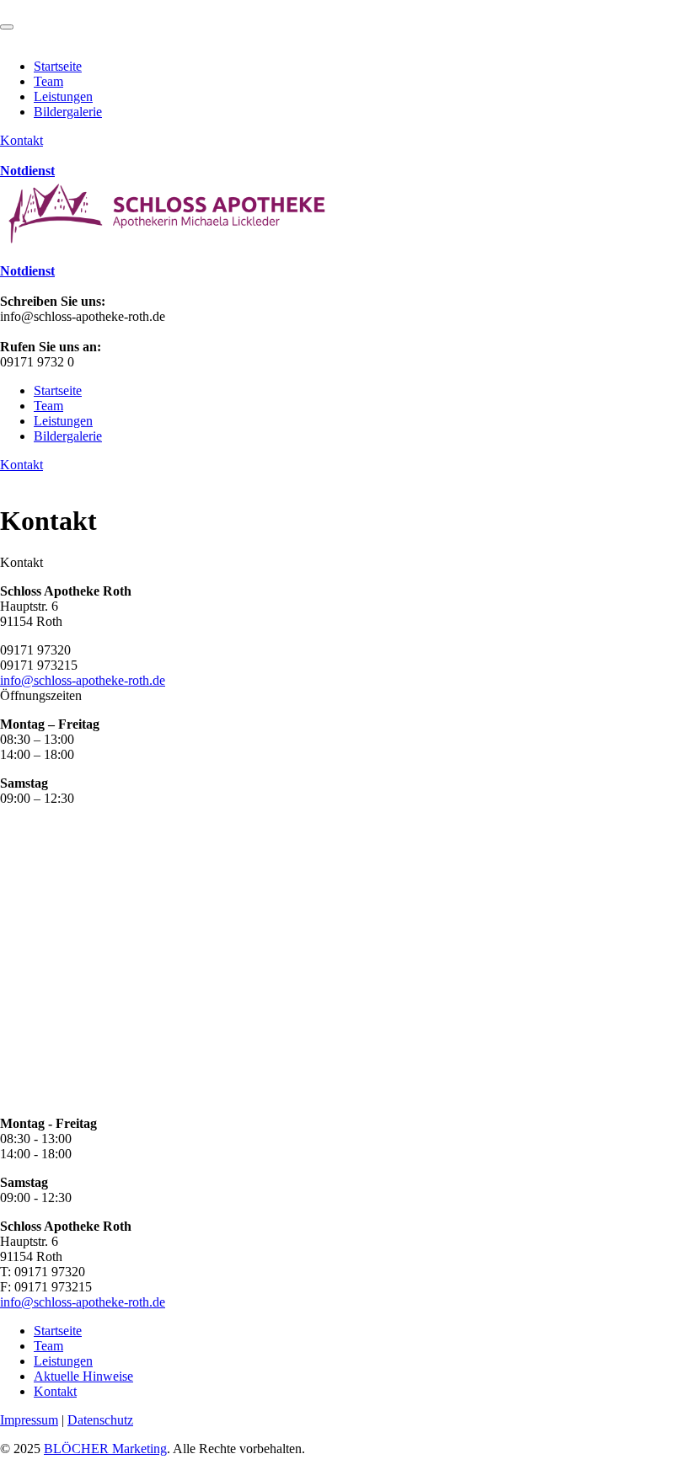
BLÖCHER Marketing (105, 1448)
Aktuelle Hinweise (83, 1376)
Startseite (58, 66)
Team (48, 81)
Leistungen (63, 96)
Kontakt (21, 140)
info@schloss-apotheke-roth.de (82, 680)
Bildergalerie (68, 111)
